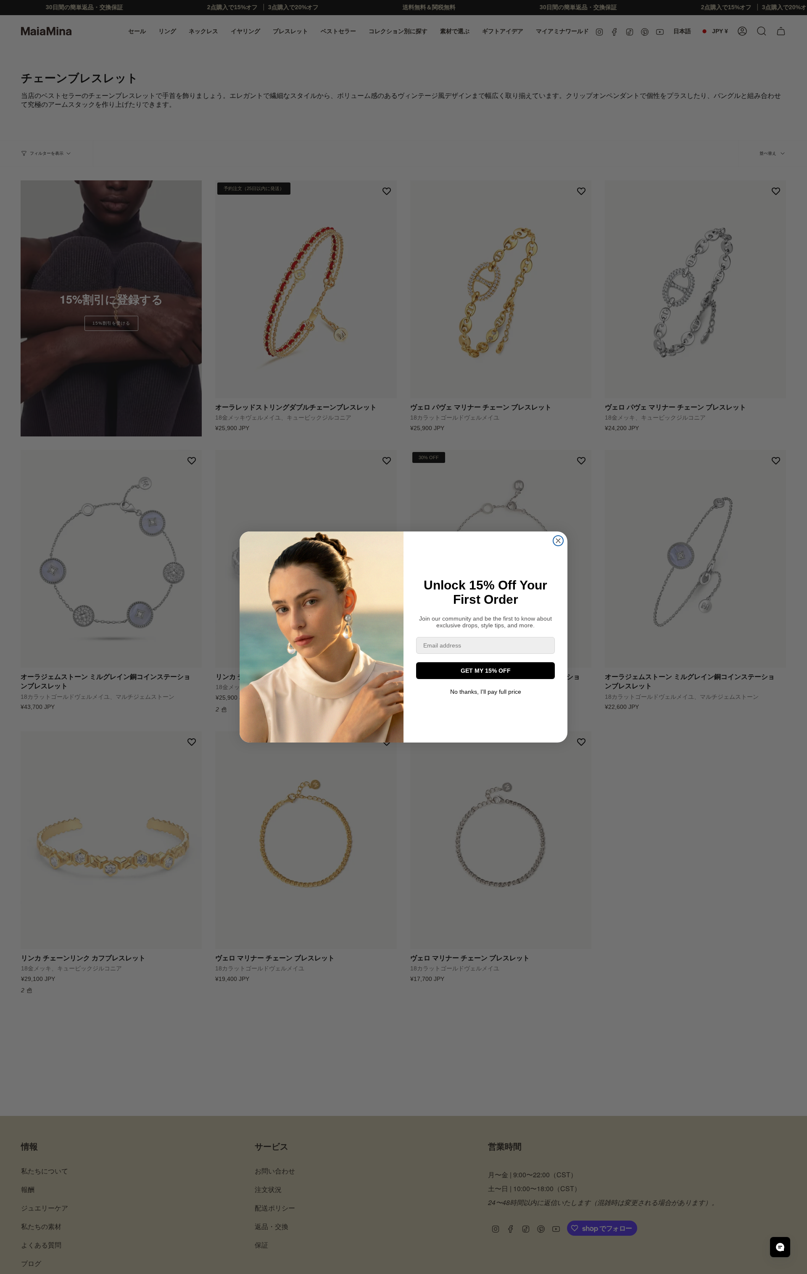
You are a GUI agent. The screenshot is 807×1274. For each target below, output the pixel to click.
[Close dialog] (558, 541)
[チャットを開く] (780, 1247)
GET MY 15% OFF (486, 670)
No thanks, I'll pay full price (485, 691)
